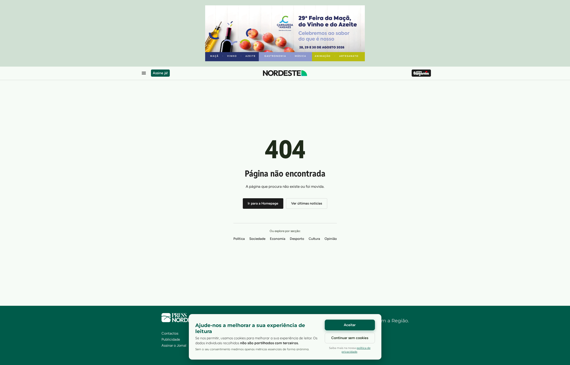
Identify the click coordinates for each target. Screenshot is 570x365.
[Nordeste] (285, 73)
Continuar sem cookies (349, 338)
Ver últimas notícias (306, 203)
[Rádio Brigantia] (421, 73)
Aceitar (350, 325)
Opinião (331, 239)
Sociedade (257, 239)
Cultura (314, 239)
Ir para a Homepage (263, 203)
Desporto (297, 239)
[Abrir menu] (143, 73)
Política (239, 239)
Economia (277, 239)
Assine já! (160, 73)
